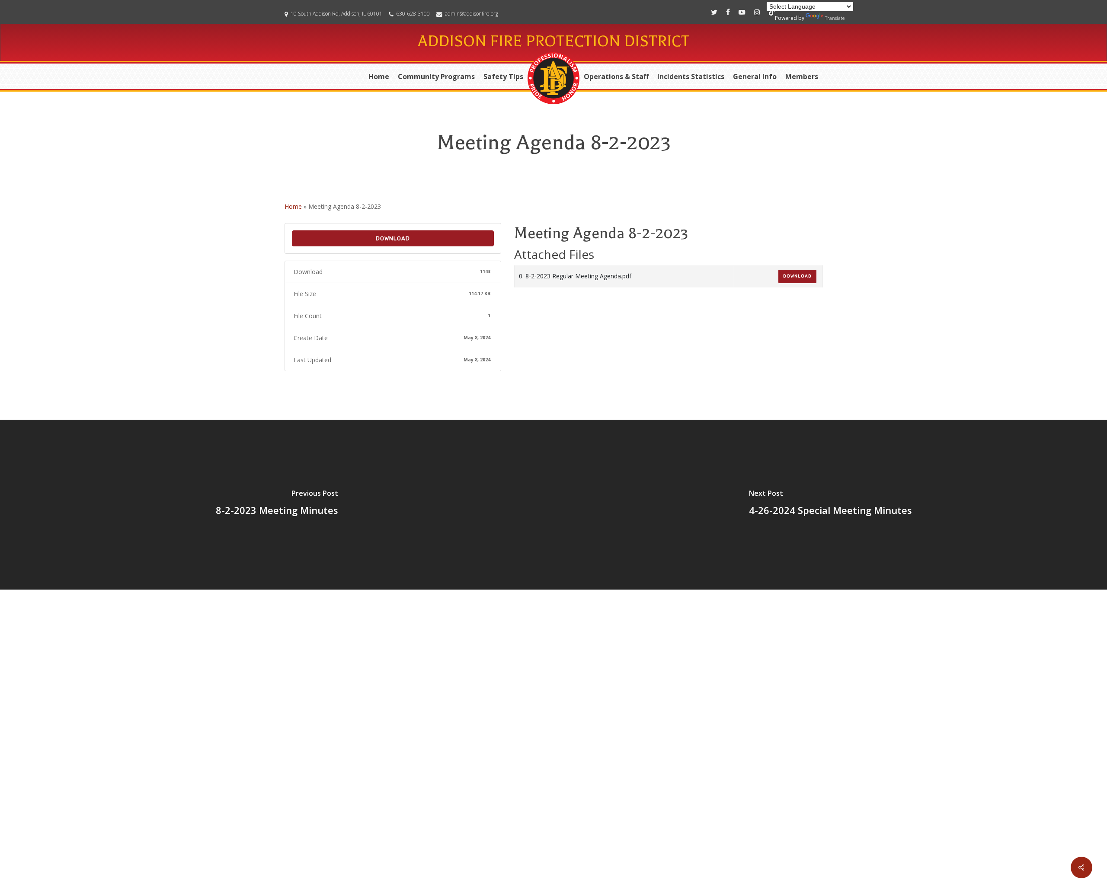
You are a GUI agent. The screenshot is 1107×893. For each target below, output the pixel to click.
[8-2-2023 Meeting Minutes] (277, 505)
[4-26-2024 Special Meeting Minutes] (830, 505)
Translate (835, 18)
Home (293, 206)
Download (393, 238)
